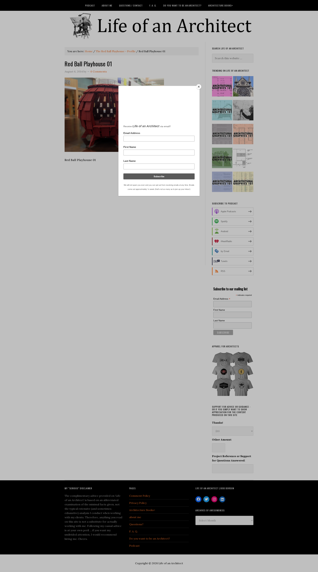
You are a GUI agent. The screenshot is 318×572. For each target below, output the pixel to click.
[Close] (198, 86)
